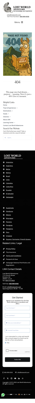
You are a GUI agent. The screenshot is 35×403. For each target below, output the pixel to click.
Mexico (8, 215)
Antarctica (9, 162)
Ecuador (9, 190)
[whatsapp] (22, 378)
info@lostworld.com (14, 15)
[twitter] (7, 378)
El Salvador (10, 194)
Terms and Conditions (13, 256)
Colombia (9, 183)
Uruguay (9, 236)
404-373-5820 (10, 280)
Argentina (9, 166)
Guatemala (10, 208)
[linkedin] (19, 378)
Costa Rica (9, 187)
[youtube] (15, 378)
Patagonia (9, 229)
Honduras (9, 211)
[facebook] (4, 378)
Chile (8, 180)
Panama (9, 222)
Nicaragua (9, 218)
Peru (7, 232)
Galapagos (9, 197)
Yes (8, 343)
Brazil (8, 176)
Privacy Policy (10, 249)
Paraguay (9, 225)
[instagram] (11, 378)
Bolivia (8, 173)
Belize (8, 169)
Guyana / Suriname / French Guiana (18, 239)
